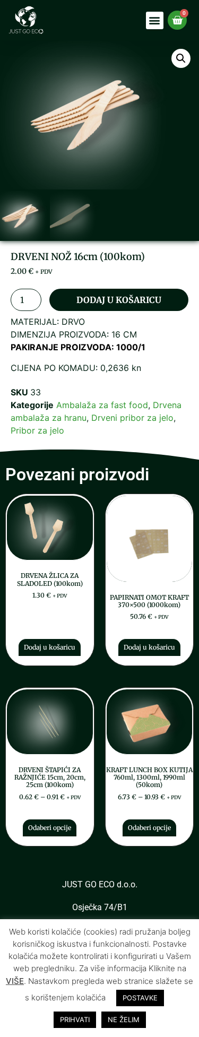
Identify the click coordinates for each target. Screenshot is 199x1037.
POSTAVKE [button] (140, 997)
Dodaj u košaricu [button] (49, 647)
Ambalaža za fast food (102, 405)
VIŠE (15, 981)
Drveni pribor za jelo (132, 417)
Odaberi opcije (49, 828)
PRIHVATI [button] (75, 1019)
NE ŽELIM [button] (124, 1019)
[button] (154, 20)
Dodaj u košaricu (118, 300)
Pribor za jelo (37, 430)
